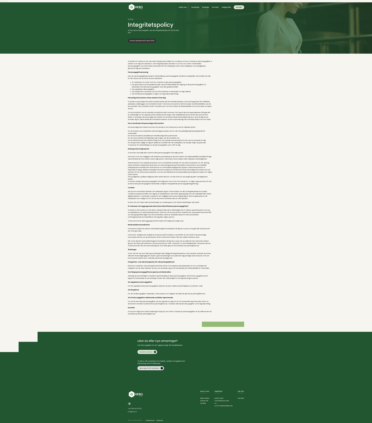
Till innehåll (4, 1)
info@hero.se (132, 412)
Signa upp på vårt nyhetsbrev (149, 368)
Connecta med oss (145, 352)
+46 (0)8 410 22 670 (135, 409)
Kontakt (239, 7)
